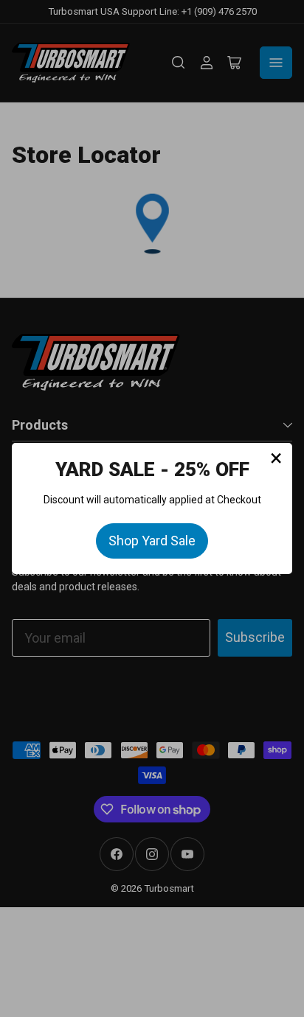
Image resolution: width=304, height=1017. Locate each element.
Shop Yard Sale (152, 540)
